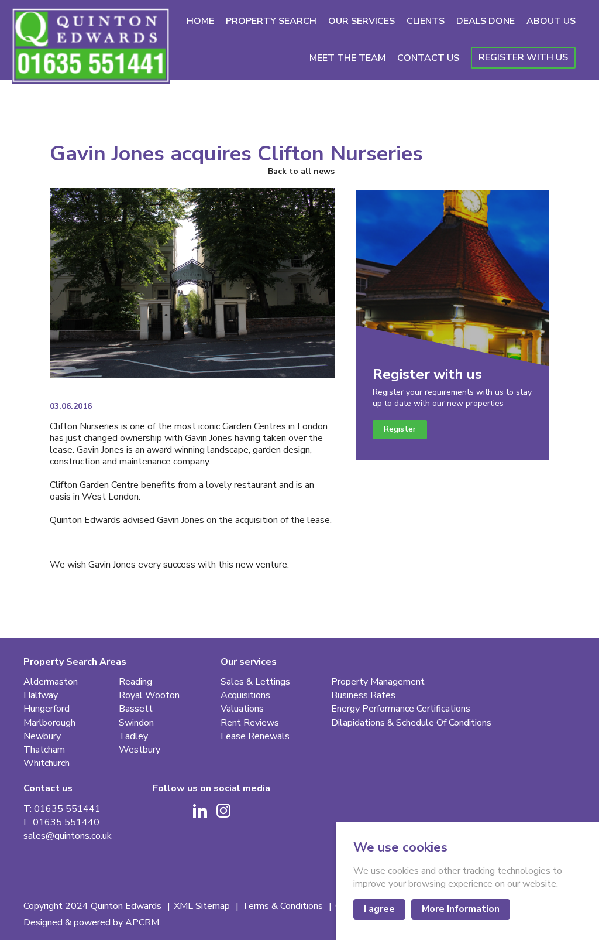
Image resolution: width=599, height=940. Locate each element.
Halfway (40, 695)
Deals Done (485, 21)
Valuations (242, 709)
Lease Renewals (255, 736)
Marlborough (49, 723)
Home (200, 21)
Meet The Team (347, 58)
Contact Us (428, 58)
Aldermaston (50, 682)
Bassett (136, 709)
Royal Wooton (149, 695)
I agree (379, 909)
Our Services (361, 21)
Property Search (271, 21)
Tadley (133, 736)
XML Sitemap (203, 906)
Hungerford (46, 709)
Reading (135, 682)
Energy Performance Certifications (400, 709)
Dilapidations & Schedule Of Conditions (411, 723)
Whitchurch (46, 763)
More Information (461, 909)
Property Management (378, 682)
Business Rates (363, 695)
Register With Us (523, 57)
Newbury (42, 736)
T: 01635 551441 (62, 809)
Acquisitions (245, 695)
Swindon (136, 723)
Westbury (139, 750)
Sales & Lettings (255, 682)
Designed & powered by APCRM (91, 922)
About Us (551, 21)
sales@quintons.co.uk (67, 836)
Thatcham (44, 750)
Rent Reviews (250, 723)
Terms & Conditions (283, 906)
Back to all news (301, 172)
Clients (426, 21)
